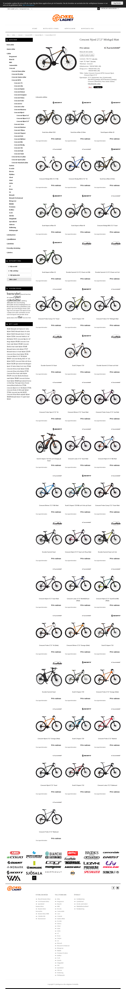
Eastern (11, 165)
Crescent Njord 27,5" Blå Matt (107, 459)
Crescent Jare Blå (17, 392)
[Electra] (92, 857)
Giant (11, 180)
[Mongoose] (53, 867)
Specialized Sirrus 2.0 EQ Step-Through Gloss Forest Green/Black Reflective (19, 383)
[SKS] (72, 873)
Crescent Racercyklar (19, 157)
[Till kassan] (98, 8)
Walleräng (12, 227)
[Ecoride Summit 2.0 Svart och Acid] (107, 350)
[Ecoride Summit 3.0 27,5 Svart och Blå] (78, 257)
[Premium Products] (91, 868)
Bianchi (11, 59)
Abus (58, 899)
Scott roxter (15, 312)
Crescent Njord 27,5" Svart (49, 785)
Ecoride (11, 168)
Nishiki (11, 204)
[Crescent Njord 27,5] (107, 443)
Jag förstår (117, 3)
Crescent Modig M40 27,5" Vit (78, 179)
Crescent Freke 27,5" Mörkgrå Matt (107, 319)
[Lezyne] (92, 863)
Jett (15, 304)
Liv (10, 192)
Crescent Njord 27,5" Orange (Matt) (49, 738)
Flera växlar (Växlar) (108, 81)
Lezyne (59, 938)
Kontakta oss (87, 28)
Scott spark (13, 314)
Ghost (11, 177)
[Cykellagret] (63, 18)
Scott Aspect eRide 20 (107, 132)
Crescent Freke (19, 101)
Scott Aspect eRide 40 (78, 225)
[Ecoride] (86, 243)
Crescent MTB (28, 35)
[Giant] (15, 862)
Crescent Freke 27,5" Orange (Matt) (107, 692)
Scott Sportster (21, 314)
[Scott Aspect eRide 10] (49, 257)
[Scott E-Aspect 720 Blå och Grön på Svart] (78, 490)
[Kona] (72, 862)
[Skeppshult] (53, 872)
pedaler (9, 308)
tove (26, 317)
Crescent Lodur (19, 107)
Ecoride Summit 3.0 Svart (49, 365)
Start (34, 28)
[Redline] (111, 867)
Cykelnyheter (11, 235)
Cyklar (13, 35)
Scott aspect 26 (24, 310)
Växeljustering (80, 909)
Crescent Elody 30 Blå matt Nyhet (18, 390)
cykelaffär (14, 300)
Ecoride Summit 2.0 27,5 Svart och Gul (107, 272)
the (20, 317)
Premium (12, 207)
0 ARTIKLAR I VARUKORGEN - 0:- (110, 8)
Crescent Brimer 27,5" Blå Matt (48, 505)
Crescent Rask (18, 151)
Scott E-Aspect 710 (78, 365)
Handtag (22, 302)
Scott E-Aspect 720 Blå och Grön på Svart (78, 505)
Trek (29, 317)
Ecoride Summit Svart (49, 552)
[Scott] (57, 102)
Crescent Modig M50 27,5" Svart (107, 225)
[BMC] (72, 853)
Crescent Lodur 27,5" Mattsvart (107, 785)
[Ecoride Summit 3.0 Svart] (49, 350)
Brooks (59, 909)
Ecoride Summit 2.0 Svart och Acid (107, 365)
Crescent (20, 35)
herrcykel (10, 305)
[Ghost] (111, 857)
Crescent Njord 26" (23, 115)
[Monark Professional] (34, 867)
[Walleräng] (13, 878)
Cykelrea (10, 252)
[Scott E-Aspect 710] (78, 350)
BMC (10, 62)
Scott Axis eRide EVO (49, 132)
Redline (11, 210)
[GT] (53, 863)
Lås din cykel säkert (82, 904)
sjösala (9, 317)
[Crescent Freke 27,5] (107, 303)
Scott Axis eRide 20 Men (107, 179)
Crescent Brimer (19, 92)
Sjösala (11, 216)
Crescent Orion (19, 124)
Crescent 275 (18, 83)
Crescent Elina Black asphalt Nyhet (18, 394)
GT (10, 186)
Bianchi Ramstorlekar (44, 899)
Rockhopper (19, 308)
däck (15, 302)
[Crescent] (57, 149)
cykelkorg (24, 300)
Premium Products (62, 953)
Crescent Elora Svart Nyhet (16, 354)
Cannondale (13, 65)
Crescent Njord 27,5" (50, 35)
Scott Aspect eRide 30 (49, 225)
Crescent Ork (18, 148)
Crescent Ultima (19, 130)
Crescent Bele (18, 136)
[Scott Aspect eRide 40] (78, 210)
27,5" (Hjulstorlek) (93, 77)
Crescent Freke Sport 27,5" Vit (48, 412)
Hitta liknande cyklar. (94, 84)
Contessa (10, 297)
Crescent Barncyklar (18, 71)
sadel (28, 308)
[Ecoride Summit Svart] (49, 537)
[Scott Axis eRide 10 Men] (78, 117)
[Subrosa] (111, 872)
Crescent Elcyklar (17, 74)
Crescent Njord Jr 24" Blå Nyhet (17, 388)
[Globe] (34, 863)
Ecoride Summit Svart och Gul (107, 552)
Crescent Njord (39, 35)
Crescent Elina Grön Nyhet (16, 371)
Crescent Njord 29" (23, 121)
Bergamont (13, 56)
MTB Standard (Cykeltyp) (109, 79)
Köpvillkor (70, 28)
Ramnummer (42, 919)
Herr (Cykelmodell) (105, 77)
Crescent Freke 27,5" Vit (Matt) (49, 645)
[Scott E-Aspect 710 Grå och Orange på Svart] (49, 443)
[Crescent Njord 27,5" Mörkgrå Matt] (56, 58)
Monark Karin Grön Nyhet (15, 349)
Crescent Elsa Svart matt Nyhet (17, 373)
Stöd (16, 317)
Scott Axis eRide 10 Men (78, 132)
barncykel (13, 294)
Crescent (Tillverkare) (94, 81)
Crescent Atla (18, 86)
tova (24, 317)
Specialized (13, 221)
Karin (17, 304)
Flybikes (11, 174)
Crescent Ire (18, 104)
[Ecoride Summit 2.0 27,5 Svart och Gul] (107, 257)
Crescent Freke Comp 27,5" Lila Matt (107, 412)
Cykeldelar (10, 244)
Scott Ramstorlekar (43, 901)
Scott (11, 213)
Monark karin (16, 306)
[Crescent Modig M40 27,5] (49, 163)
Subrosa (11, 224)
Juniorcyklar (11, 49)
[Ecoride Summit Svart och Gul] (107, 537)
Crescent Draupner (20, 95)
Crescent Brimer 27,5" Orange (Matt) (78, 645)
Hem (8, 35)
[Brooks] (92, 853)
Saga (8, 310)
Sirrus (26, 314)
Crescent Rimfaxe (20, 127)
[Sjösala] (34, 872)
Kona (11, 189)
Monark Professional (16, 198)
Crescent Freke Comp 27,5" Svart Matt (107, 505)
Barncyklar (10, 45)
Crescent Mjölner (19, 139)
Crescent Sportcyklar (18, 160)
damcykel (10, 303)
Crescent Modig (19, 145)
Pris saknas (56, 139)
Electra (11, 171)
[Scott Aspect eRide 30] (49, 210)
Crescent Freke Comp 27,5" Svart (48, 319)
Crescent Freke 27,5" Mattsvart (49, 832)
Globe (11, 183)
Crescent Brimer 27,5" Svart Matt (78, 412)
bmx (26, 294)
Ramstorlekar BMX (43, 914)
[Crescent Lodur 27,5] (78, 443)
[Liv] (111, 863)
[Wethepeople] (34, 878)
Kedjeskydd (22, 304)
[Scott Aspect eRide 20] (107, 117)
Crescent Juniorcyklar (19, 77)
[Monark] (15, 867)
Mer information (28, 5)
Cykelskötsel (80, 901)
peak (29, 306)
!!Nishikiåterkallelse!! (82, 906)
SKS (58, 965)
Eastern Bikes (61, 919)
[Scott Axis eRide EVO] (49, 117)
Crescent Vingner (20, 133)
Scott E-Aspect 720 (78, 319)
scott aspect (16, 310)
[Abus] (15, 853)
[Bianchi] (53, 854)
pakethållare (23, 306)
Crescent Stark (19, 154)
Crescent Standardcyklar (20, 163)
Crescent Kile (18, 142)
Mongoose (12, 201)
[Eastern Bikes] (53, 857)
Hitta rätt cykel (51, 28)
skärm (13, 317)
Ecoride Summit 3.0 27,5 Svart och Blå (78, 272)
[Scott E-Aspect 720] (78, 303)
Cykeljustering (80, 899)
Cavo (58, 914)
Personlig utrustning (13, 248)
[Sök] (31, 9)
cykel (17, 297)
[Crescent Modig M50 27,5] (107, 210)
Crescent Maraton (20, 109)
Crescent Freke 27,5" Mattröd (107, 738)
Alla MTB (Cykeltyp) (94, 79)
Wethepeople (13, 230)
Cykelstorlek (41, 916)
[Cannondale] (111, 852)
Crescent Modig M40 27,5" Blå (48, 179)
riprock (14, 308)
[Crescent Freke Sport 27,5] (49, 397)
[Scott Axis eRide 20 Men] (107, 163)
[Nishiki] (72, 867)
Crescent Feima (19, 98)
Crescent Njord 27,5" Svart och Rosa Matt (78, 552)
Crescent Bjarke (19, 89)
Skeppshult (12, 219)
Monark (11, 195)
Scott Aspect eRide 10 (49, 272)
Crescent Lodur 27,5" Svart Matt (78, 459)
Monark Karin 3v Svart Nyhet (16, 351)
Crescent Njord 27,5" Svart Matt (49, 598)
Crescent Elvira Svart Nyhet (16, 369)
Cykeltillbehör (11, 239)
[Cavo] (15, 857)
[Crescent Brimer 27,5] (78, 397)
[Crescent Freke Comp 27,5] (49, 303)
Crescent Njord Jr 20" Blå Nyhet (17, 356)
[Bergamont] (34, 854)
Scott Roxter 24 (23, 312)
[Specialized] (92, 872)
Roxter (25, 308)
